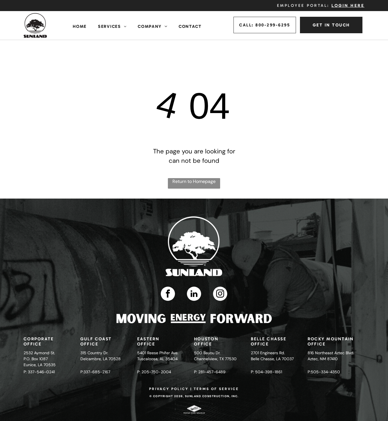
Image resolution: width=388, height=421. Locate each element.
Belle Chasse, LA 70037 (272, 358)
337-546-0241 (41, 371)
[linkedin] (194, 294)
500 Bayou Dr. (207, 352)
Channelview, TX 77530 (215, 358)
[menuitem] (79, 26)
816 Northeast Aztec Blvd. (331, 352)
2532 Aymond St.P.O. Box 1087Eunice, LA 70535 (40, 358)
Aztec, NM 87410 (323, 358)
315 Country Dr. (94, 352)
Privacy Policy (169, 389)
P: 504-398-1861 (266, 371)
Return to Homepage (194, 181)
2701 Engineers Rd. (268, 352)
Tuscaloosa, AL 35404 (157, 358)
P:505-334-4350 (324, 371)
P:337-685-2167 (95, 371)
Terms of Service (216, 389)
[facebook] (168, 294)
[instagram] (220, 294)
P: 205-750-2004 (154, 371)
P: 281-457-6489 (210, 371)
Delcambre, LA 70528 (100, 358)
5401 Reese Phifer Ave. (157, 352)
